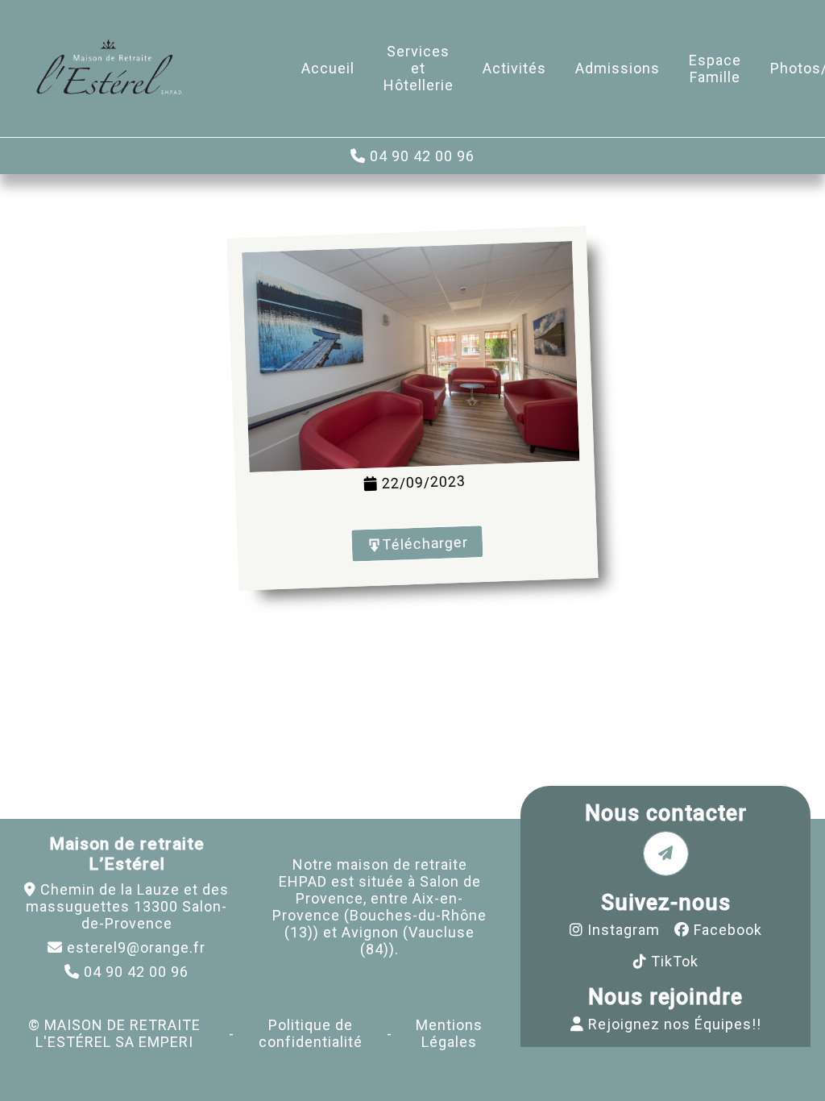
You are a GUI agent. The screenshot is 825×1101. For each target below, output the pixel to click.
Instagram (623, 929)
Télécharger (426, 544)
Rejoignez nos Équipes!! (674, 1024)
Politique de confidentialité (311, 1033)
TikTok (675, 961)
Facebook (728, 929)
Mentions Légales (449, 1033)
